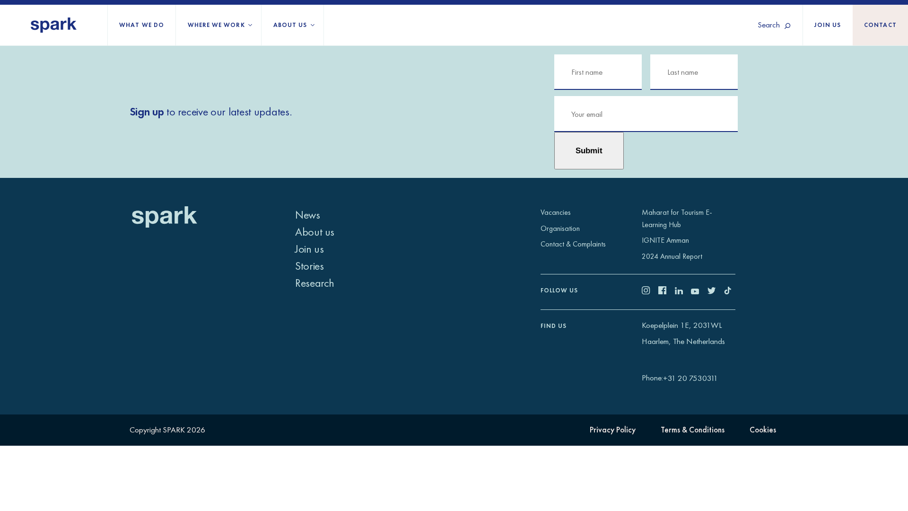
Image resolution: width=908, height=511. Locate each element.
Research (314, 282)
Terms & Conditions (693, 429)
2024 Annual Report (672, 256)
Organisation (560, 228)
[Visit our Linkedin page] (683, 291)
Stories (309, 265)
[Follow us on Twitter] (715, 291)
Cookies (763, 429)
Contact (880, 25)
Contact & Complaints (573, 244)
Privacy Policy (613, 429)
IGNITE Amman (665, 240)
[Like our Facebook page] (666, 291)
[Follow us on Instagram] (650, 291)
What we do (141, 25)
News (307, 214)
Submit (589, 150)
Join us (827, 25)
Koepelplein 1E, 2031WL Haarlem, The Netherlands (683, 333)
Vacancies (556, 212)
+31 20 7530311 (690, 378)
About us (290, 25)
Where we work (216, 25)
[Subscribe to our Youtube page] (699, 291)
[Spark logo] (54, 25)
